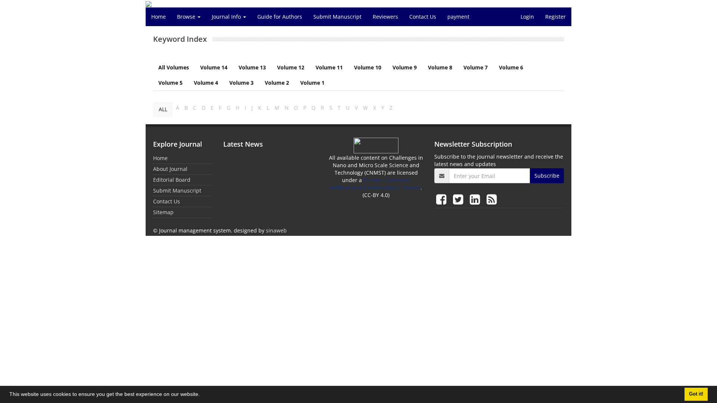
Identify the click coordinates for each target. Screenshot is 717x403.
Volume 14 (213, 67)
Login (527, 16)
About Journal (170, 168)
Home (158, 16)
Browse (187, 16)
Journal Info (227, 16)
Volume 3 (241, 82)
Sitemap (163, 212)
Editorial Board (171, 179)
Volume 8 (440, 67)
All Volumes (173, 67)
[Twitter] (459, 199)
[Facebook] (442, 199)
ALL (163, 109)
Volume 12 (290, 67)
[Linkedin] (476, 199)
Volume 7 (475, 67)
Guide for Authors (279, 16)
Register (555, 16)
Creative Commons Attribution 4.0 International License (375, 183)
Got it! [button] (696, 394)
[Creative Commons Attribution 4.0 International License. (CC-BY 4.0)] (376, 145)
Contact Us (422, 16)
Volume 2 (277, 82)
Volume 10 (367, 67)
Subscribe (546, 175)
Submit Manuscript (337, 16)
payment (458, 16)
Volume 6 (511, 67)
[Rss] (492, 199)
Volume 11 (329, 67)
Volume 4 (206, 82)
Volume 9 (404, 67)
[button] (202, 395)
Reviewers (385, 16)
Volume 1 (312, 82)
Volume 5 (170, 82)
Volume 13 (252, 67)
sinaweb (276, 230)
